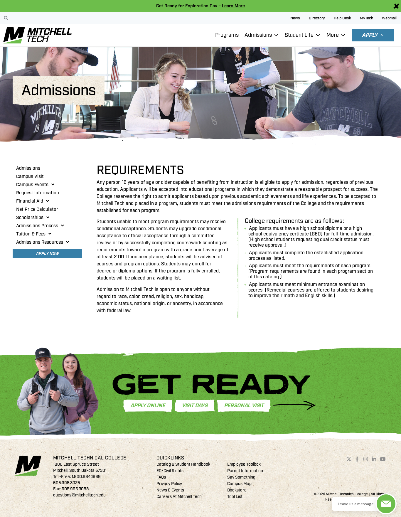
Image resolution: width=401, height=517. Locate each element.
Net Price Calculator (37, 209)
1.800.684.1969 (86, 476)
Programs (227, 35)
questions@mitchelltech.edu (79, 495)
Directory (317, 18)
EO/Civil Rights (169, 470)
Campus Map (239, 483)
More (332, 35)
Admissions (258, 35)
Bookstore (237, 490)
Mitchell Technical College (90, 458)
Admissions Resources (39, 242)
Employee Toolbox (244, 464)
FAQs (161, 477)
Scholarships (29, 217)
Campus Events (32, 185)
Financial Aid (29, 201)
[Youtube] (382, 459)
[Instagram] (365, 459)
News (295, 18)
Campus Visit (30, 176)
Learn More (233, 6)
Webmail (389, 18)
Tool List (234, 496)
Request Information (37, 193)
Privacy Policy (169, 483)
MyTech (366, 18)
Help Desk (342, 18)
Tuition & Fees (31, 234)
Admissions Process (37, 226)
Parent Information (245, 470)
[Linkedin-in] (374, 459)
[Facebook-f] (357, 459)
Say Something (241, 477)
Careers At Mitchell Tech (179, 496)
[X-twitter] (348, 459)
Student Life (299, 35)
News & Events (170, 490)
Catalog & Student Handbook (183, 464)
